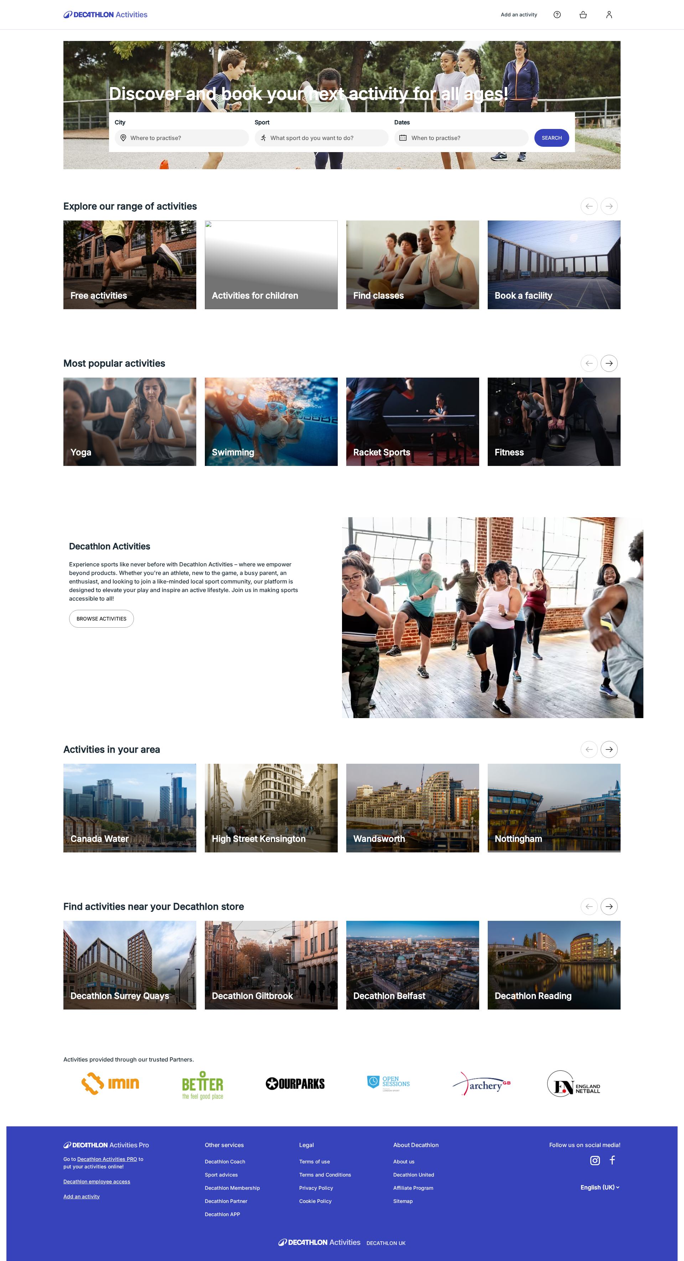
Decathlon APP (222, 1214)
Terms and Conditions (325, 1175)
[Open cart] (583, 14)
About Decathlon (416, 1144)
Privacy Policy (316, 1188)
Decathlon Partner (226, 1201)
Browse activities (101, 619)
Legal (306, 1144)
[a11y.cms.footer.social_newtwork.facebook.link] (612, 1160)
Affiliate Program (413, 1188)
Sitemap (403, 1201)
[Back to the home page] (105, 15)
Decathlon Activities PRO (107, 1159)
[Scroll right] (589, 206)
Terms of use (314, 1161)
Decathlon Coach (225, 1161)
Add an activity (519, 14)
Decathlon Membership (232, 1188)
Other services (224, 1144)
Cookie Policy (315, 1201)
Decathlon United (413, 1175)
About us (404, 1161)
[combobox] (182, 137)
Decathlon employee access (96, 1181)
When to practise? (435, 137)
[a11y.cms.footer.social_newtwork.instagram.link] (594, 1160)
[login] (609, 14)
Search (552, 138)
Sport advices (221, 1175)
